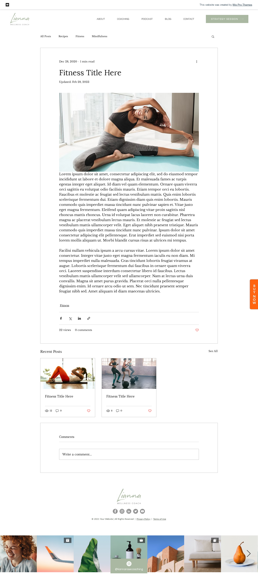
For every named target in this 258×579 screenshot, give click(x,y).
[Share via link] (88, 318)
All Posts (45, 36)
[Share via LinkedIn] (79, 318)
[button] (213, 36)
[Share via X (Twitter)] (70, 318)
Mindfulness (99, 36)
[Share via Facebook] (61, 318)
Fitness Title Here (59, 395)
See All (213, 351)
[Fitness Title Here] (67, 373)
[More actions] (196, 61)
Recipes (63, 36)
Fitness (80, 36)
